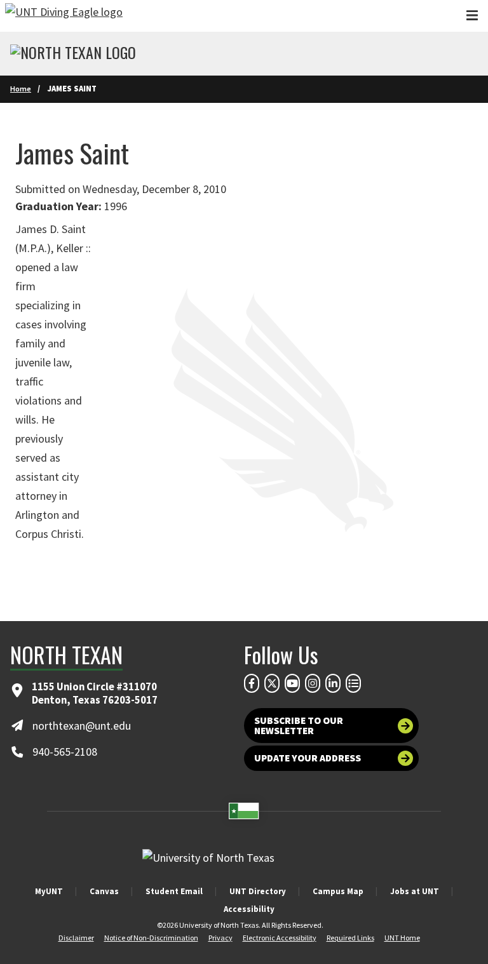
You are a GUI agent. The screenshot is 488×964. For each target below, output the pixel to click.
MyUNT (49, 891)
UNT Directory (257, 891)
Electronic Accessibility (279, 937)
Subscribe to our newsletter (298, 725)
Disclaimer (76, 937)
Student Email (174, 891)
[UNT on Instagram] (312, 683)
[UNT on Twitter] (272, 683)
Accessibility (249, 909)
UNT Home (402, 937)
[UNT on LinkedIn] (333, 683)
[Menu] (472, 16)
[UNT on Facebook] (251, 683)
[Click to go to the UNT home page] (64, 16)
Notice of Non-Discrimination (151, 937)
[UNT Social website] (353, 683)
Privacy (220, 937)
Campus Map (338, 891)
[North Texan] (73, 54)
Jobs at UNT (414, 891)
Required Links (350, 937)
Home (20, 88)
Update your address (307, 758)
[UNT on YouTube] (292, 683)
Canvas (104, 891)
